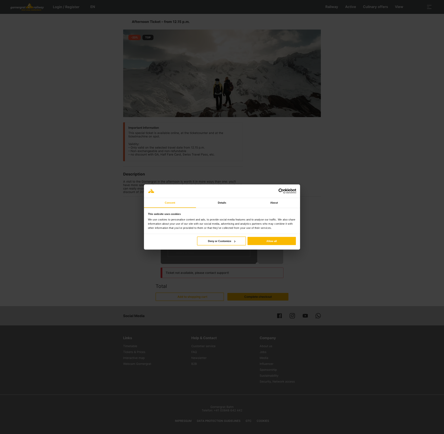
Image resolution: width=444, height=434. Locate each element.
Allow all (271, 241)
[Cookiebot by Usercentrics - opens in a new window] (281, 191)
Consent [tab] (170, 202)
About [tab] (274, 202)
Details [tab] (222, 202)
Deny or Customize (219, 241)
